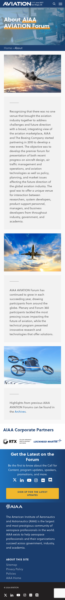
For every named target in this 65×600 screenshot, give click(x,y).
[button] (60, 3)
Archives (20, 411)
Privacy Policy (14, 569)
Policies (11, 573)
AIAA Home (13, 578)
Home (8, 48)
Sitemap (11, 564)
